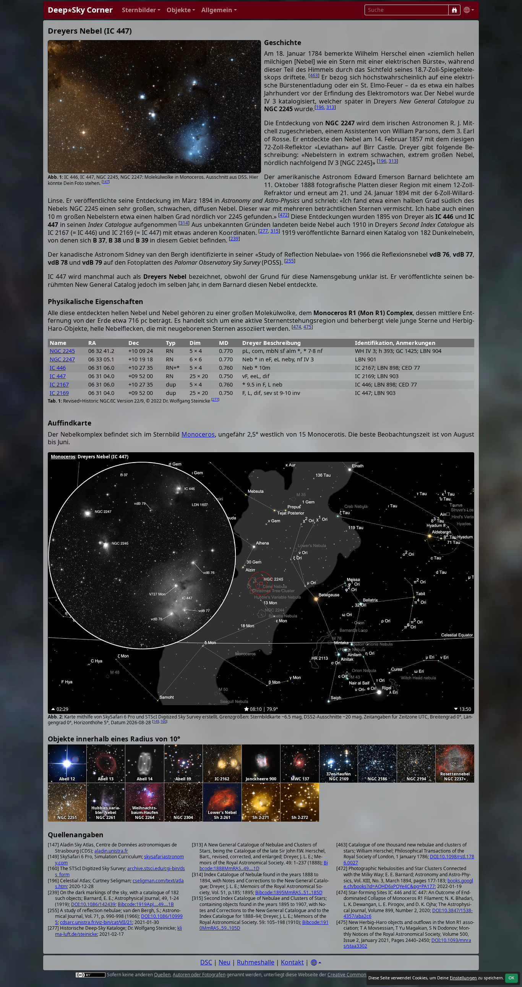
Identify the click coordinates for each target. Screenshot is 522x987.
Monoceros (198, 434)
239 (234, 238)
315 (275, 231)
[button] (141, 10)
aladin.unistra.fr (111, 851)
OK (511, 978)
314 (184, 223)
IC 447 (58, 376)
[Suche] (454, 10)
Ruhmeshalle (255, 962)
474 (297, 327)
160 (163, 721)
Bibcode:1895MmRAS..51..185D (289, 892)
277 (264, 231)
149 (156, 721)
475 (307, 327)
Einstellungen (463, 978)
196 (320, 107)
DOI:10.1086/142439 (93, 904)
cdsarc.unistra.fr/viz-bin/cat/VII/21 (96, 922)
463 (314, 75)
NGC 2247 (62, 359)
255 (290, 260)
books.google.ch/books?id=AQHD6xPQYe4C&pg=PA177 (408, 883)
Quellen (162, 974)
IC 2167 (59, 384)
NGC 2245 (62, 350)
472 (284, 215)
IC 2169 (59, 392)
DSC (206, 962)
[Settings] (316, 962)
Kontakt (292, 962)
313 (330, 107)
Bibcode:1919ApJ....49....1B (146, 904)
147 (106, 181)
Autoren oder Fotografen (199, 974)
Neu (224, 962)
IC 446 (58, 367)
